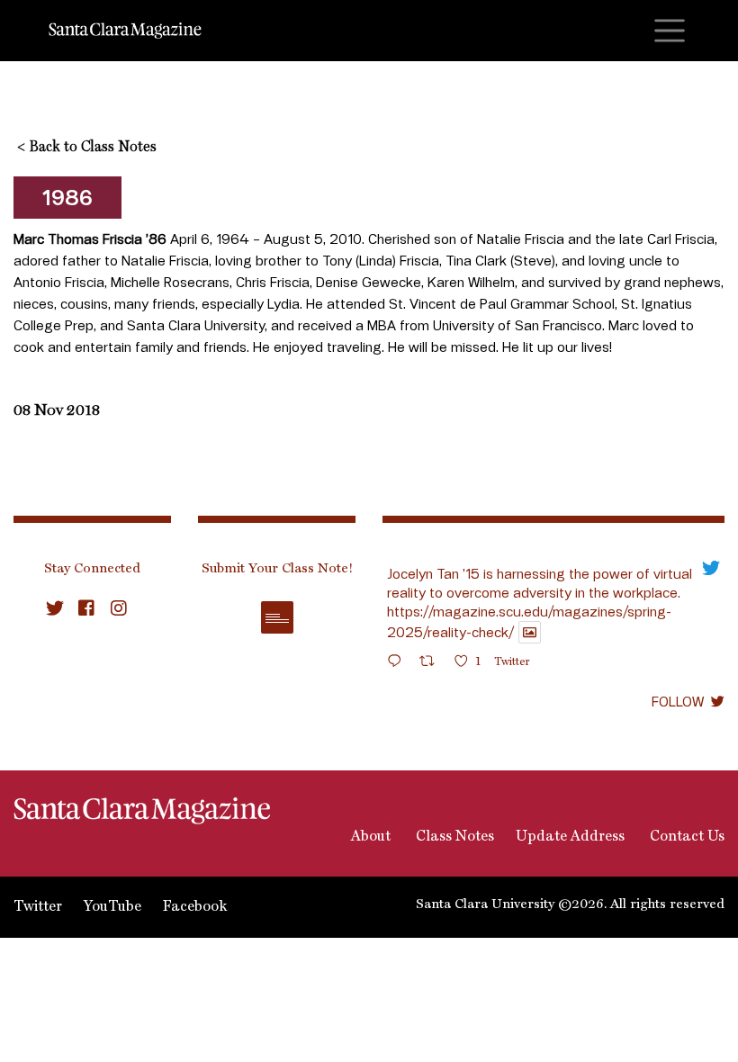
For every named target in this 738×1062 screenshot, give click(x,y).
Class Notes (453, 837)
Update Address (570, 837)
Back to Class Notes (87, 147)
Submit (277, 617)
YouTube (112, 907)
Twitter (38, 907)
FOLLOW (678, 701)
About (369, 837)
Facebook (195, 907)
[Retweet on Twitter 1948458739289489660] (432, 664)
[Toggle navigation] (669, 30)
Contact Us (685, 837)
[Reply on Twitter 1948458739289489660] (398, 664)
